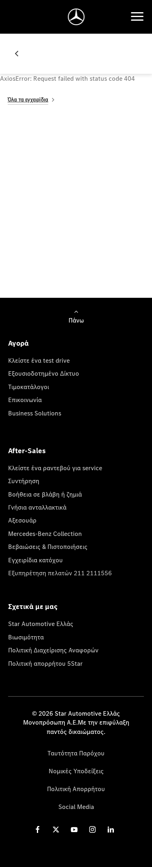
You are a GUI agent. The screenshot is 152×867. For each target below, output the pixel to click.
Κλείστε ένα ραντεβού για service (55, 468)
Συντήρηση (23, 481)
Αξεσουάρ (22, 520)
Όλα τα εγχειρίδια (28, 99)
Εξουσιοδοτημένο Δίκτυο (43, 373)
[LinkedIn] (111, 829)
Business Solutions (34, 413)
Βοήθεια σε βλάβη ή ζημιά (45, 494)
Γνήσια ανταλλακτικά (37, 507)
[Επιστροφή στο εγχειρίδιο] (20, 53)
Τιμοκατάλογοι (28, 387)
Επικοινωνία (25, 400)
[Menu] (137, 17)
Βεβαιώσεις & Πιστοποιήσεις (48, 546)
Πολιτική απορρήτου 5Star (45, 663)
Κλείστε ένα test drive (39, 360)
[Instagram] (92, 829)
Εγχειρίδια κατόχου (35, 560)
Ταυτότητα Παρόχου (76, 753)
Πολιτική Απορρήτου (76, 789)
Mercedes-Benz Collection (45, 533)
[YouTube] (74, 829)
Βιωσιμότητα (26, 637)
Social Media (76, 806)
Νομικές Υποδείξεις (76, 771)
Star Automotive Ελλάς (40, 624)
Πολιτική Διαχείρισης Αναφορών (53, 650)
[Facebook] (38, 829)
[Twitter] (56, 829)
